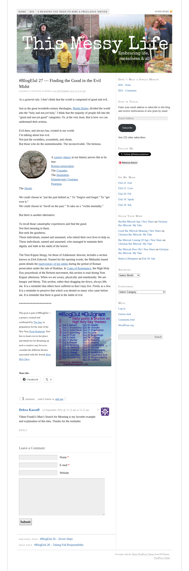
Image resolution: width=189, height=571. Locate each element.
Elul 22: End (125, 183)
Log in (121, 308)
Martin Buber (80, 108)
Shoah (28, 188)
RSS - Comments (127, 90)
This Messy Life (95, 43)
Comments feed (126, 319)
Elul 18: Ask (124, 205)
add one (59, 399)
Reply (23, 430)
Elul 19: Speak (126, 199)
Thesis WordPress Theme (143, 554)
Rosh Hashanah (37, 331)
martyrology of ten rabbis (53, 263)
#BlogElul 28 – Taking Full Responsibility (59, 544)
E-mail (65, 465)
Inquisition (62, 175)
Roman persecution (62, 166)
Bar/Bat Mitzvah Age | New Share (136, 221)
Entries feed (124, 314)
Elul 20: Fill (124, 193)
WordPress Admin (162, 558)
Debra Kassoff (29, 410)
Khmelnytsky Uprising (64, 179)
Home (22, 12)
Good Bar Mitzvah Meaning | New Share (139, 231)
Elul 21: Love (125, 188)
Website (64, 472)
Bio (32, 12)
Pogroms (56, 183)
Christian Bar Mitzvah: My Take (135, 234)
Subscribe (162, 11)
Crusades (61, 170)
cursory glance (62, 157)
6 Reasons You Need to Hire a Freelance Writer (72, 12)
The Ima (38, 322)
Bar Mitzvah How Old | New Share (136, 249)
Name (64, 457)
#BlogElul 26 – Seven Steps (56, 538)
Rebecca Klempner (128, 258)
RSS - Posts (124, 85)
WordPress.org (126, 325)
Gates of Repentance (79, 268)
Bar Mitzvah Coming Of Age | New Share (140, 240)
